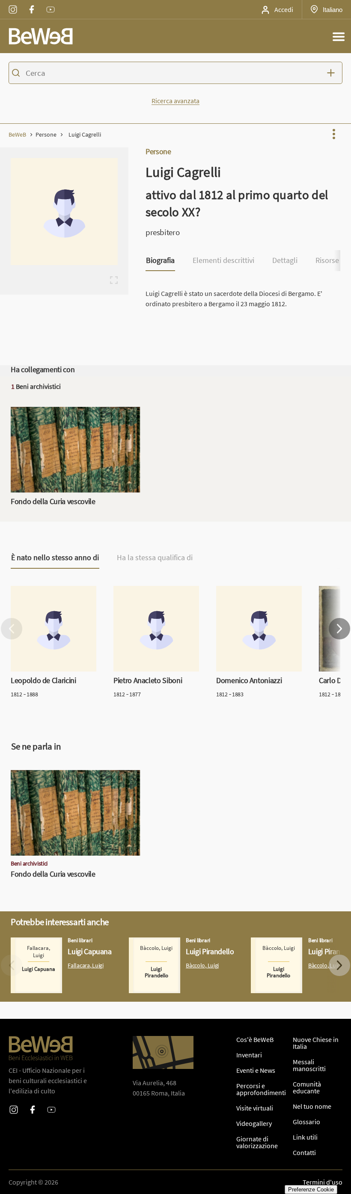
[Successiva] (339, 628)
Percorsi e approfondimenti (261, 1089)
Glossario (306, 1121)
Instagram (12, 4)
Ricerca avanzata (175, 100)
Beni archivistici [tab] (36, 386)
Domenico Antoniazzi (246, 591)
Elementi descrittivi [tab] (223, 260)
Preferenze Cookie (311, 1189)
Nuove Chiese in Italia (316, 1043)
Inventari (249, 1055)
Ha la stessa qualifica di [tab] (155, 557)
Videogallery (254, 1123)
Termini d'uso (322, 1182)
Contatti (304, 1152)
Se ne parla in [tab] (36, 746)
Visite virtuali (254, 1108)
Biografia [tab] (160, 260)
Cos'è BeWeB (255, 1039)
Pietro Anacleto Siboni (145, 591)
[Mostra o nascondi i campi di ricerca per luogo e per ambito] (333, 72)
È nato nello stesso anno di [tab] (55, 557)
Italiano (332, 9)
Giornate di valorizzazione (257, 1142)
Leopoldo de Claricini (41, 591)
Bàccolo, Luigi (202, 965)
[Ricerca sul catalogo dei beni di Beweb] (175, 74)
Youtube (50, 4)
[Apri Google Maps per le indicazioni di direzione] (163, 1052)
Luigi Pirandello (151, 942)
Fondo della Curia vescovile (50, 412)
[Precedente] (11, 628)
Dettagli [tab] (284, 260)
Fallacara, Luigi (85, 965)
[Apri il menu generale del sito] (338, 36)
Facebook (31, 4)
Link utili (305, 1137)
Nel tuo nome (312, 1106)
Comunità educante (307, 1087)
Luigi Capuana (31, 942)
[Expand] (113, 280)
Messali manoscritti (309, 1065)
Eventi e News (255, 1070)
